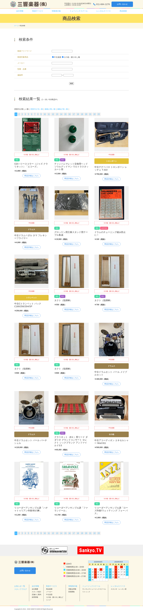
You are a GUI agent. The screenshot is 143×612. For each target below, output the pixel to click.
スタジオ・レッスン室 (118, 589)
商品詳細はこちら (31, 176)
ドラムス (31, 229)
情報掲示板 (72, 586)
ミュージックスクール (91, 586)
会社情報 (35, 586)
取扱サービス (51, 586)
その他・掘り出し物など (54, 597)
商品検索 (123, 11)
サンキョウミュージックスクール (94, 589)
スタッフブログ (20, 589)
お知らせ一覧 (19, 586)
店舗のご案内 (36, 594)
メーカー (49, 592)
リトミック (86, 592)
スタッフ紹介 (36, 592)
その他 (111, 434)
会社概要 (35, 589)
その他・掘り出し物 (72, 57)
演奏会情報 (72, 589)
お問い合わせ (122, 4)
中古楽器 (57, 57)
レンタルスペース (118, 586)
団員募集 (71, 592)
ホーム (16, 25)
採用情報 (35, 597)
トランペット (31, 298)
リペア (48, 600)
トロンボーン (111, 161)
